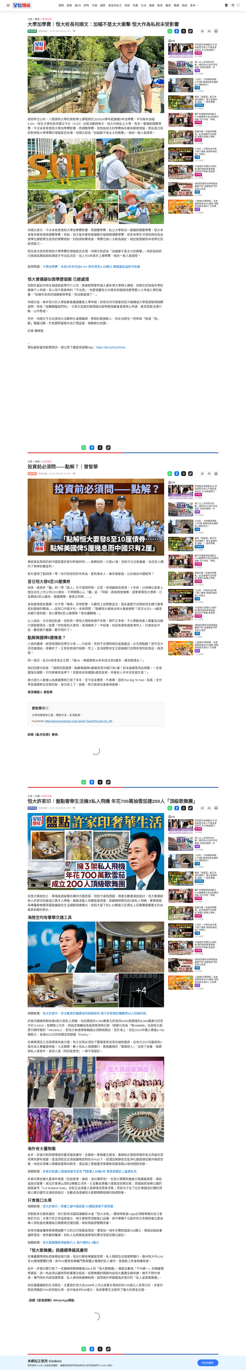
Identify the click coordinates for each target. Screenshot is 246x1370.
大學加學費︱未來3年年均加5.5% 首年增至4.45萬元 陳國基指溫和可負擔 (91, 266)
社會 (197, 88)
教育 (37, 19)
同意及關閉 (207, 1362)
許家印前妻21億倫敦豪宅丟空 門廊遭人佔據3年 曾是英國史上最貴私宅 (90, 1171)
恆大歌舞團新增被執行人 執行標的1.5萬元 (71, 1242)
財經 (37, 461)
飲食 (197, 209)
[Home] (22, 5)
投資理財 (47, 461)
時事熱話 (199, 105)
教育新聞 (47, 19)
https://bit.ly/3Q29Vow (110, 347)
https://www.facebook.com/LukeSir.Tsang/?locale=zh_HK (78, 721)
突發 (197, 192)
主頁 (30, 19)
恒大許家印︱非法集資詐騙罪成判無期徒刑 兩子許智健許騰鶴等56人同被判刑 (94, 1013)
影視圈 (198, 53)
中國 (37, 796)
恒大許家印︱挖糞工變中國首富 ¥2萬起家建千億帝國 (78, 1206)
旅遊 (197, 70)
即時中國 (47, 796)
